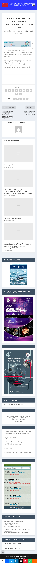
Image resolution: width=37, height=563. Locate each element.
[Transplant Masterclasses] (18, 206)
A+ (3, 552)
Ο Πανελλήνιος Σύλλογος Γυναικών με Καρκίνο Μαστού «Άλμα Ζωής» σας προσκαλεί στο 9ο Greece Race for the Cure (18, 191)
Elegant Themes (21, 556)
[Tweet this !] (11, 561)
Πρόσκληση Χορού (10, 165)
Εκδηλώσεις (28, 31)
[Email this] (20, 561)
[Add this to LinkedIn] (16, 561)
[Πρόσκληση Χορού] (18, 153)
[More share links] (34, 561)
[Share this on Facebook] (7, 561)
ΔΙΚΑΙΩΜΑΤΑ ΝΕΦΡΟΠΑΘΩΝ (12, 544)
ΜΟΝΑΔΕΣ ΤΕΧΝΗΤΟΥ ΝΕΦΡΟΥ (13, 404)
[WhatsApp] (30, 561)
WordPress (22, 558)
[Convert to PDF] (25, 561)
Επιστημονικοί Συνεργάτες (12, 548)
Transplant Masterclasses (12, 218)
